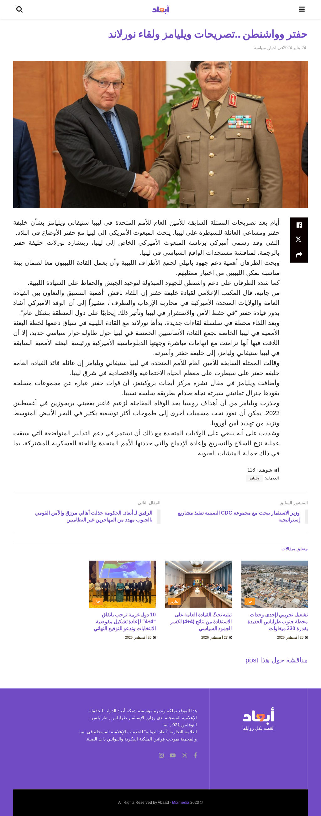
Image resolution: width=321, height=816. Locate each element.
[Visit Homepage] (160, 9)
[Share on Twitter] (299, 240)
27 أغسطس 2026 (215, 637)
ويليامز (254, 478)
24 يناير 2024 (294, 47)
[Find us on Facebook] (195, 755)
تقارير (175, 601)
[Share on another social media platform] (299, 255)
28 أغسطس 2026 (290, 637)
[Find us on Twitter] (184, 755)
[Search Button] (19, 9)
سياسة (260, 47)
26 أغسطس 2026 (138, 637)
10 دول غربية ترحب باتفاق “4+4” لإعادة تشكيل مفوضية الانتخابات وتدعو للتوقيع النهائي (125, 621)
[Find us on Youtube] (173, 755)
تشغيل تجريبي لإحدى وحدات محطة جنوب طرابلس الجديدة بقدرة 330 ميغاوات (278, 621)
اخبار (272, 47)
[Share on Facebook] (299, 225)
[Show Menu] (302, 9)
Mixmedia (180, 802)
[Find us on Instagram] (161, 755)
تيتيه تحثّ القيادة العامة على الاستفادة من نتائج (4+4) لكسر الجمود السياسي (201, 621)
